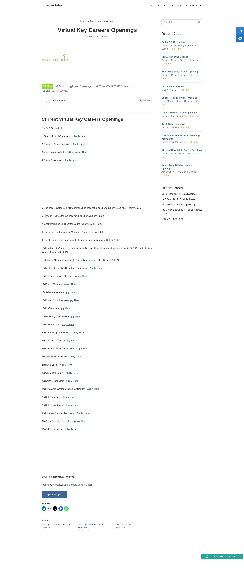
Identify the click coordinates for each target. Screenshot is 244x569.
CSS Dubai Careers (124, 524)
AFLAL (36, 565)
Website (146, 100)
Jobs (152, 5)
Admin (91, 36)
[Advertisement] (97, 186)
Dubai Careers (69, 485)
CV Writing (176, 5)
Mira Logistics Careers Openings (56, 524)
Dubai (62, 86)
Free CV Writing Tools (172, 219)
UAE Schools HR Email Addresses (178, 199)
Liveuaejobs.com (10, 565)
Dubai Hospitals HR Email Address (179, 194)
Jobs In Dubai (85, 485)
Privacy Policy (41, 558)
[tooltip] (240, 30)
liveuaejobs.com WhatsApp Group (178, 204)
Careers (162, 5)
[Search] (200, 5)
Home (83, 21)
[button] (196, 5)
